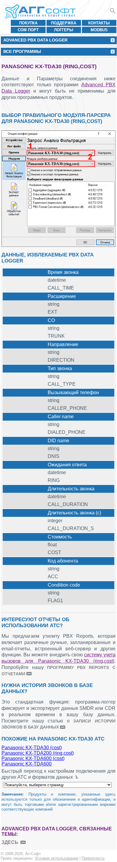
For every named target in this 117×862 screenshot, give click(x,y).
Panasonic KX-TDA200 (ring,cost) (38, 753)
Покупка (28, 23)
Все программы (22, 51)
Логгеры (63, 30)
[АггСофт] (41, 11)
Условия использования (56, 858)
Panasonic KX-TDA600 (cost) (33, 758)
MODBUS (99, 30)
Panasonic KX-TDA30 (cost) (32, 747)
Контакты (99, 23)
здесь (10, 842)
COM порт (28, 30)
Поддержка (63, 23)
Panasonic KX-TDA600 (27, 763)
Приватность (93, 858)
